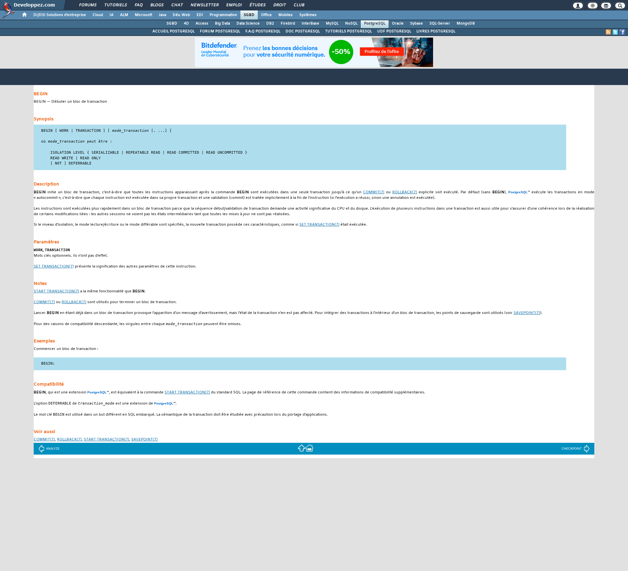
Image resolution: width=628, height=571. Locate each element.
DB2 (270, 23)
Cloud (98, 15)
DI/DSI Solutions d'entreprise (59, 15)
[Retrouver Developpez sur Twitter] (615, 32)
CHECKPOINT (572, 448)
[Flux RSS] (608, 32)
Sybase (416, 23)
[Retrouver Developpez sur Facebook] (622, 32)
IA (111, 15)
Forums (87, 5)
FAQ (138, 5)
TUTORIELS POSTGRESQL (348, 31)
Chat (176, 5)
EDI (200, 15)
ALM (124, 15)
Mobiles (285, 15)
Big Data (222, 23)
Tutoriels (115, 5)
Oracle (398, 23)
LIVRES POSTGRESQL (435, 31)
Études (257, 5)
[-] (309, 448)
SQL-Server (439, 23)
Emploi (233, 5)
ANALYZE (53, 448)
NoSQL (351, 23)
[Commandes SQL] (301, 448)
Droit (279, 5)
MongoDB (466, 23)
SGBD (249, 15)
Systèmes (308, 15)
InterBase (310, 23)
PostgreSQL (374, 23)
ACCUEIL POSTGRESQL (173, 31)
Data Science (248, 23)
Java (162, 15)
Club (299, 5)
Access (202, 23)
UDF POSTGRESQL (394, 31)
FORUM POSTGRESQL (220, 31)
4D (186, 23)
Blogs (156, 5)
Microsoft (143, 15)
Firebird (288, 23)
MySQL (332, 23)
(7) (373, 192)
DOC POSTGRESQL (303, 31)
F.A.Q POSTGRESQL (262, 31)
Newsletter (204, 5)
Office (266, 15)
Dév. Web (181, 15)
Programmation (223, 15)
